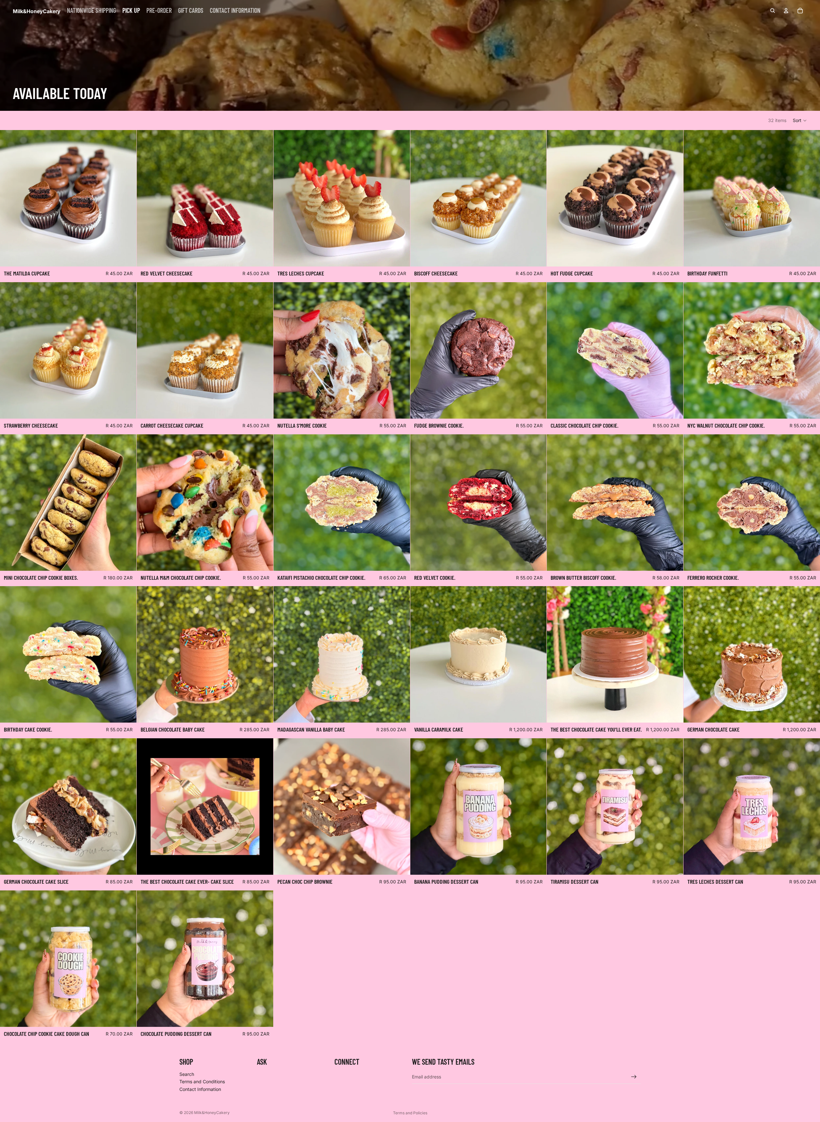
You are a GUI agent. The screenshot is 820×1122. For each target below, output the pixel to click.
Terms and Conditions (202, 1081)
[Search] (773, 11)
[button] (800, 120)
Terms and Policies (410, 1112)
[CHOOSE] (126, 561)
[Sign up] (634, 1076)
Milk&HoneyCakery (212, 1112)
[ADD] (126, 256)
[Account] (786, 11)
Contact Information (200, 1089)
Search (186, 1074)
